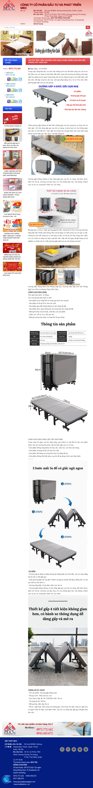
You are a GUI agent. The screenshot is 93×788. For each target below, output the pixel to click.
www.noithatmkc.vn (21, 784)
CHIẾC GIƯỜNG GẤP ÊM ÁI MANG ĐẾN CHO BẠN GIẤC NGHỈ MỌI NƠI (12, 173)
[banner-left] (46, 729)
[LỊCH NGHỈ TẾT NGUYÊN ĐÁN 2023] (12, 266)
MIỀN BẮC (10, 73)
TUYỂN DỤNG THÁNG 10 (12, 126)
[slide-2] (46, 43)
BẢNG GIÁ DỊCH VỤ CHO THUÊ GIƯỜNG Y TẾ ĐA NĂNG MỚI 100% (12, 195)
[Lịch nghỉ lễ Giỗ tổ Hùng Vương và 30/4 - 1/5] (12, 206)
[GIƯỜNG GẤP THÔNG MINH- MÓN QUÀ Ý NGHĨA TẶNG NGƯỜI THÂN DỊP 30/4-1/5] (12, 225)
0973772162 (38, 24)
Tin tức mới (33, 60)
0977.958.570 (10, 97)
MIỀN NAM (10, 95)
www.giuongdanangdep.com (24, 782)
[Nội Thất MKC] (10, 5)
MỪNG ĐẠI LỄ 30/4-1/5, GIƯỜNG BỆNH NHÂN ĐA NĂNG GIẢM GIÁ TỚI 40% (12, 257)
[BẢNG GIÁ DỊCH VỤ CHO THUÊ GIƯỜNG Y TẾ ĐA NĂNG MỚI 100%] (12, 184)
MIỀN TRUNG (11, 84)
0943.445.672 (10, 86)
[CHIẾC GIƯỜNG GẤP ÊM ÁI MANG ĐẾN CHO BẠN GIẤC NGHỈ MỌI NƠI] (12, 160)
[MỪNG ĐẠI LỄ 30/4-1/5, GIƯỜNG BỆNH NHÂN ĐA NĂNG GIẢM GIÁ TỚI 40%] (12, 248)
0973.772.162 (15, 69)
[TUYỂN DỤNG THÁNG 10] (12, 118)
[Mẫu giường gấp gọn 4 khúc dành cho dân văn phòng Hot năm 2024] (12, 135)
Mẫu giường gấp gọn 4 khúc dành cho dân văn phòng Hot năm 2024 (11, 145)
